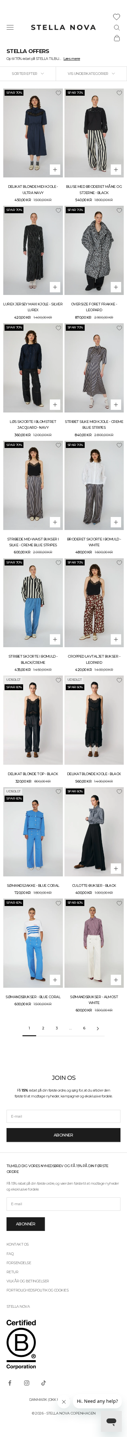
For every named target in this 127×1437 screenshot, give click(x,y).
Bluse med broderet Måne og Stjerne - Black (94, 190)
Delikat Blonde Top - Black (33, 774)
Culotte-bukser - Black (94, 886)
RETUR (12, 1272)
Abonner (63, 1135)
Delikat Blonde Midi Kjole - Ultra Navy (33, 190)
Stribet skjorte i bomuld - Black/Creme (33, 659)
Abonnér (25, 1223)
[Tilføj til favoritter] (58, 93)
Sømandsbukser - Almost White (94, 1000)
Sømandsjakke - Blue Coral (33, 886)
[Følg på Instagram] (26, 1383)
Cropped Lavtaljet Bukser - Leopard (94, 659)
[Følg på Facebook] (10, 1383)
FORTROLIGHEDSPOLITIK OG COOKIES (37, 1290)
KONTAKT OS (18, 1244)
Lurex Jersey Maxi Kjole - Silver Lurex (33, 307)
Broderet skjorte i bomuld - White (94, 542)
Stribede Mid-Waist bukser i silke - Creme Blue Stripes (33, 542)
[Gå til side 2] (98, 1028)
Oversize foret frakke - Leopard (94, 307)
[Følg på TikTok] (43, 1383)
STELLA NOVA (18, 1306)
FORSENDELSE (19, 1263)
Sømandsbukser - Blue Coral (33, 997)
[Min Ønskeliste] (116, 17)
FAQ (10, 1253)
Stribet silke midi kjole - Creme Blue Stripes (94, 425)
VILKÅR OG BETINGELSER (28, 1281)
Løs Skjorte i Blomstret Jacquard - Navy (33, 425)
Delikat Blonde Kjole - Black (94, 774)
